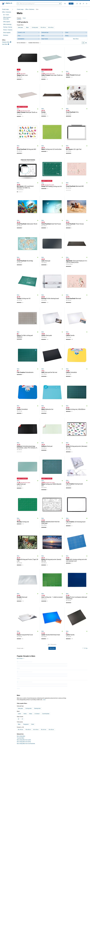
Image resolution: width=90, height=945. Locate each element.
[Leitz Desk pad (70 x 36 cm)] (52, 249)
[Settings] (65, 4)
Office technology (7, 24)
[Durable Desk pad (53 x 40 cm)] (27, 586)
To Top (85, 648)
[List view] (86, 43)
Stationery (5, 35)
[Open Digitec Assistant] (77, 4)
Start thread (83, 657)
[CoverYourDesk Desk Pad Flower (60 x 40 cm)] (52, 212)
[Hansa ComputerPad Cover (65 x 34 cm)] (27, 623)
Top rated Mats (20, 753)
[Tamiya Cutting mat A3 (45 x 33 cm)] (27, 287)
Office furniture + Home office (7, 18)
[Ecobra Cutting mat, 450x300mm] (76, 398)
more (44, 714)
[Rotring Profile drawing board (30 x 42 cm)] (52, 287)
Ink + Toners (6, 14)
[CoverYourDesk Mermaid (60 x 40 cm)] (76, 287)
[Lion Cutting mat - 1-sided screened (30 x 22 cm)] (52, 586)
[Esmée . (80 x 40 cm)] (52, 101)
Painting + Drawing (7, 27)
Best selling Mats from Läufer (24, 754)
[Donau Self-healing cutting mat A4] (52, 175)
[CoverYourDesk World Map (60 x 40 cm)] (27, 249)
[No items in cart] (87, 4)
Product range (5, 9)
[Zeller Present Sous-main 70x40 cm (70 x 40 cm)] (52, 64)
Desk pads (20, 27)
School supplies (6, 32)
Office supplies (6, 21)
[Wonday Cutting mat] (27, 510)
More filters (76, 38)
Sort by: (18, 42)
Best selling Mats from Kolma (24, 756)
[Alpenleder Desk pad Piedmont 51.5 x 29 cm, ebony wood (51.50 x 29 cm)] (76, 249)
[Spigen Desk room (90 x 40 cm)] (27, 64)
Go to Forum (20, 658)
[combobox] (23, 42)
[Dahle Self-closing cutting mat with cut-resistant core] (76, 548)
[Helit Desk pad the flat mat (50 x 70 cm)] (52, 361)
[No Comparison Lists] (80, 4)
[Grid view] (83, 43)
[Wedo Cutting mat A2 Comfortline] (52, 138)
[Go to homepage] (7, 4)
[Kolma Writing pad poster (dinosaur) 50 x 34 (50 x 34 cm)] (76, 435)
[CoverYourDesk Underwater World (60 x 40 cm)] (27, 212)
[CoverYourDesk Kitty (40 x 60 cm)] (76, 101)
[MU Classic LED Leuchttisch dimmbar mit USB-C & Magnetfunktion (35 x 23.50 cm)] (27, 175)
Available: (30, 42)
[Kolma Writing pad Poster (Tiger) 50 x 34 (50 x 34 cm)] (27, 548)
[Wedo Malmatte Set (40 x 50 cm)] (52, 398)
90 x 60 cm (43, 27)
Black (27, 27)
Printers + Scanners (7, 29)
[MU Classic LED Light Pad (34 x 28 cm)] (76, 138)
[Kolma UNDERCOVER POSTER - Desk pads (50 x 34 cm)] (52, 510)
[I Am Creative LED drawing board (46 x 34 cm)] (76, 510)
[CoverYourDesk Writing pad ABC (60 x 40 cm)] (27, 138)
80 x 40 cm (50, 27)
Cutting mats (35, 27)
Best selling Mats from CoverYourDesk (26, 758)
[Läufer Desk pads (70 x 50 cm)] (52, 324)
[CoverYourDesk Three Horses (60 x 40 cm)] (76, 212)
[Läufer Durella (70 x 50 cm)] (76, 324)
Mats (18, 71)
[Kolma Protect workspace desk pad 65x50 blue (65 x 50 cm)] (76, 586)
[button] (37, 71)
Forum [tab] (24, 18)
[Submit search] (18, 3)
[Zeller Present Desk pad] (76, 64)
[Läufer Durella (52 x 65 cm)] (76, 623)
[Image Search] (60, 3)
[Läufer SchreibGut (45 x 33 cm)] (76, 361)
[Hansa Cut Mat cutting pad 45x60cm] (27, 324)
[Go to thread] (52, 666)
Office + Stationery (6, 12)
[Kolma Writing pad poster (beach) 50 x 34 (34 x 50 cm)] (52, 548)
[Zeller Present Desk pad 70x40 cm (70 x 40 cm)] (27, 101)
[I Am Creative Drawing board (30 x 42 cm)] (76, 473)
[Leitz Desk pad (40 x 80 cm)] (27, 473)
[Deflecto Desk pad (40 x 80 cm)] (52, 435)
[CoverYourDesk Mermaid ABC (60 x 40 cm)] (76, 175)
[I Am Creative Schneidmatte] (27, 361)
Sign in (71, 3)
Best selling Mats (21, 751)
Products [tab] (19, 18)
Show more (52, 648)
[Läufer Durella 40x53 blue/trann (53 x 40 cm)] (52, 623)
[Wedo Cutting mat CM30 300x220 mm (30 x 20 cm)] (52, 473)
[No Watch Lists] (83, 4)
